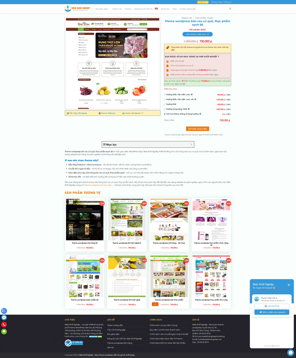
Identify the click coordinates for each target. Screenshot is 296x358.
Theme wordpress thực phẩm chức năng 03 (211, 244)
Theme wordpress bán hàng (119, 343)
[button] (203, 2)
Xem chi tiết (180, 84)
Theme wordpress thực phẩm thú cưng (211, 300)
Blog (175, 9)
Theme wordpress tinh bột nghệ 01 (127, 243)
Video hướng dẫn (115, 325)
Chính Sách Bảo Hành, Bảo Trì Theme (166, 338)
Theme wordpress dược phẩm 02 (84, 300)
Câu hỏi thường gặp (116, 329)
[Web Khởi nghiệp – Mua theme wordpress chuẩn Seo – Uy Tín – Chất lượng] (78, 8)
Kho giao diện (102, 9)
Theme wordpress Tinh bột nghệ (127, 300)
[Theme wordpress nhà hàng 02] (84, 237)
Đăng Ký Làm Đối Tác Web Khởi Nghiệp (124, 338)
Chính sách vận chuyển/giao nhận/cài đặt (169, 334)
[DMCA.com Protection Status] (96, 336)
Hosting (128, 9)
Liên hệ (110, 347)
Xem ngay (212, 70)
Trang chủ (187, 18)
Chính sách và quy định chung (163, 325)
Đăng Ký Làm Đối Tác (143, 9)
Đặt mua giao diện (197, 129)
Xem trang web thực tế (197, 34)
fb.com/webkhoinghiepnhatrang (210, 336)
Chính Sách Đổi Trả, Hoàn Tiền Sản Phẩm (168, 343)
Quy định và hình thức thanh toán (165, 329)
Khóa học (165, 9)
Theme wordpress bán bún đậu (98, 185)
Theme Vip (117, 9)
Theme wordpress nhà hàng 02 (84, 243)
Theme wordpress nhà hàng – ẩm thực (169, 243)
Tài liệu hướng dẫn (188, 9)
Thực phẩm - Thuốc (204, 18)
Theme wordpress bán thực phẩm (169, 300)
